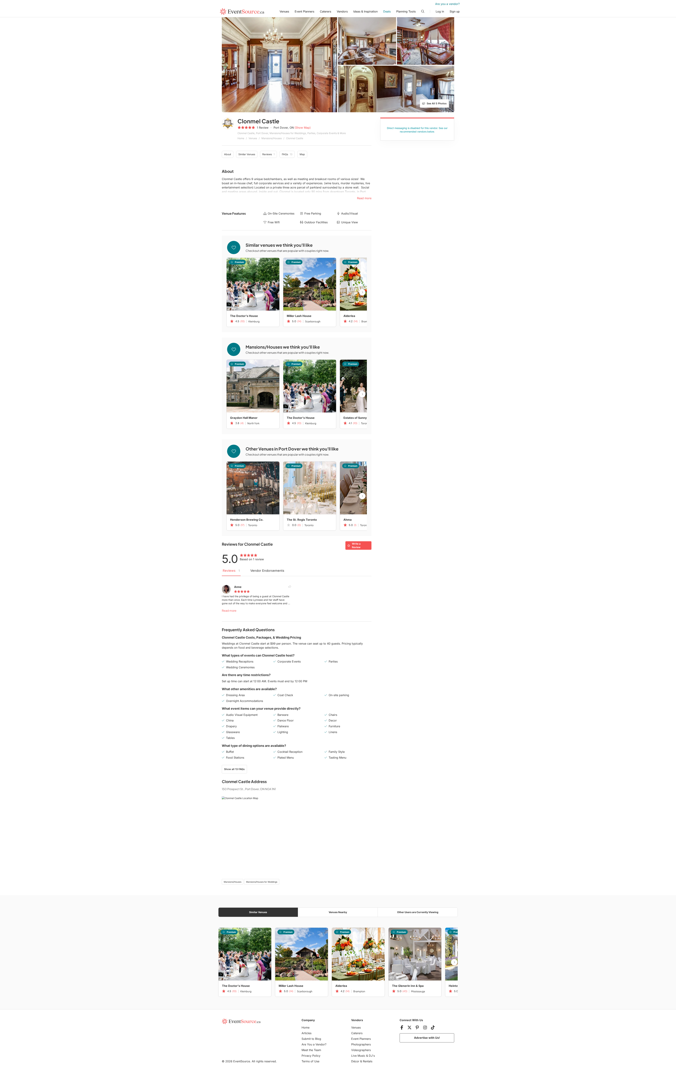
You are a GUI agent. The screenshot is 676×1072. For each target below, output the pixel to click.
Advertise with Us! (427, 1037)
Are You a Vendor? (314, 1044)
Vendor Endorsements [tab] (267, 570)
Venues (284, 11)
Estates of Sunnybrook (359, 418)
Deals (387, 11)
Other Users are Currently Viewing (417, 912)
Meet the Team (311, 1050)
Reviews (268, 154)
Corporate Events (289, 661)
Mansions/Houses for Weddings (261, 882)
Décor (355, 1061)
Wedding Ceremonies (240, 667)
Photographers (361, 1044)
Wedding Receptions (239, 661)
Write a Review (356, 545)
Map (302, 154)
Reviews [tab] (231, 570)
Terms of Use (310, 1061)
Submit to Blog (311, 1039)
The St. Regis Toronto (302, 519)
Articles (306, 1033)
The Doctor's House (244, 316)
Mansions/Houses (271, 138)
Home (240, 138)
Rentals (367, 1061)
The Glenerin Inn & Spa (408, 986)
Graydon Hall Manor (244, 418)
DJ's (372, 1055)
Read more (229, 610)
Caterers (325, 11)
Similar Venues (246, 154)
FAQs (287, 154)
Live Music (358, 1055)
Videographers (361, 1050)
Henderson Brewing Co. (246, 519)
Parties (333, 661)
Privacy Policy (311, 1055)
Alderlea (349, 316)
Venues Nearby (338, 912)
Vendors (342, 11)
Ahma (347, 519)
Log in (440, 11)
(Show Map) (303, 127)
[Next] (362, 292)
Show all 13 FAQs (234, 769)
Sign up (455, 11)
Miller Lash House (299, 316)
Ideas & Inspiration (365, 11)
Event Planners (304, 11)
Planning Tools (406, 11)
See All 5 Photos (437, 103)
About (227, 154)
